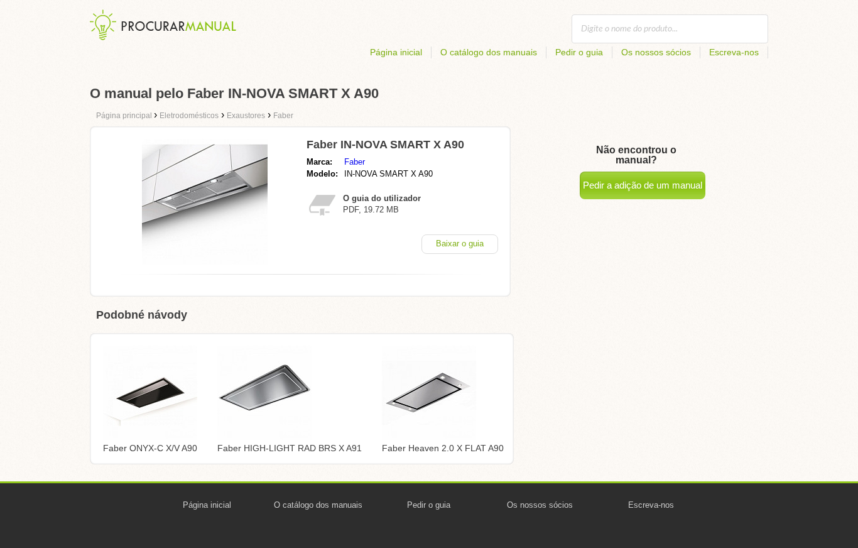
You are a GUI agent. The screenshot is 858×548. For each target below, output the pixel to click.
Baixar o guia (460, 243)
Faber (354, 162)
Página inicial (396, 52)
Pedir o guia (579, 52)
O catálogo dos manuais (488, 52)
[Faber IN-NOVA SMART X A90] (205, 261)
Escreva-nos (734, 52)
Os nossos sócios (656, 52)
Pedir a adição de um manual (642, 185)
